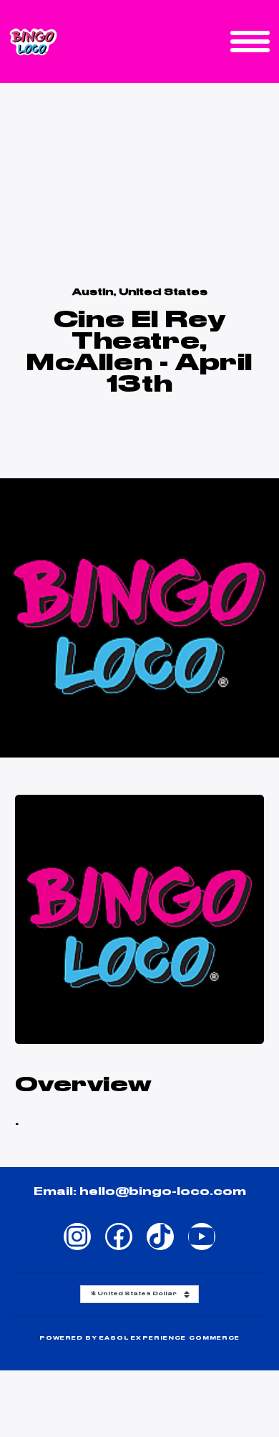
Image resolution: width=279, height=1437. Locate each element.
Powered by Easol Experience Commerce (139, 1338)
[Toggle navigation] (250, 41)
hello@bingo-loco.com (162, 1192)
